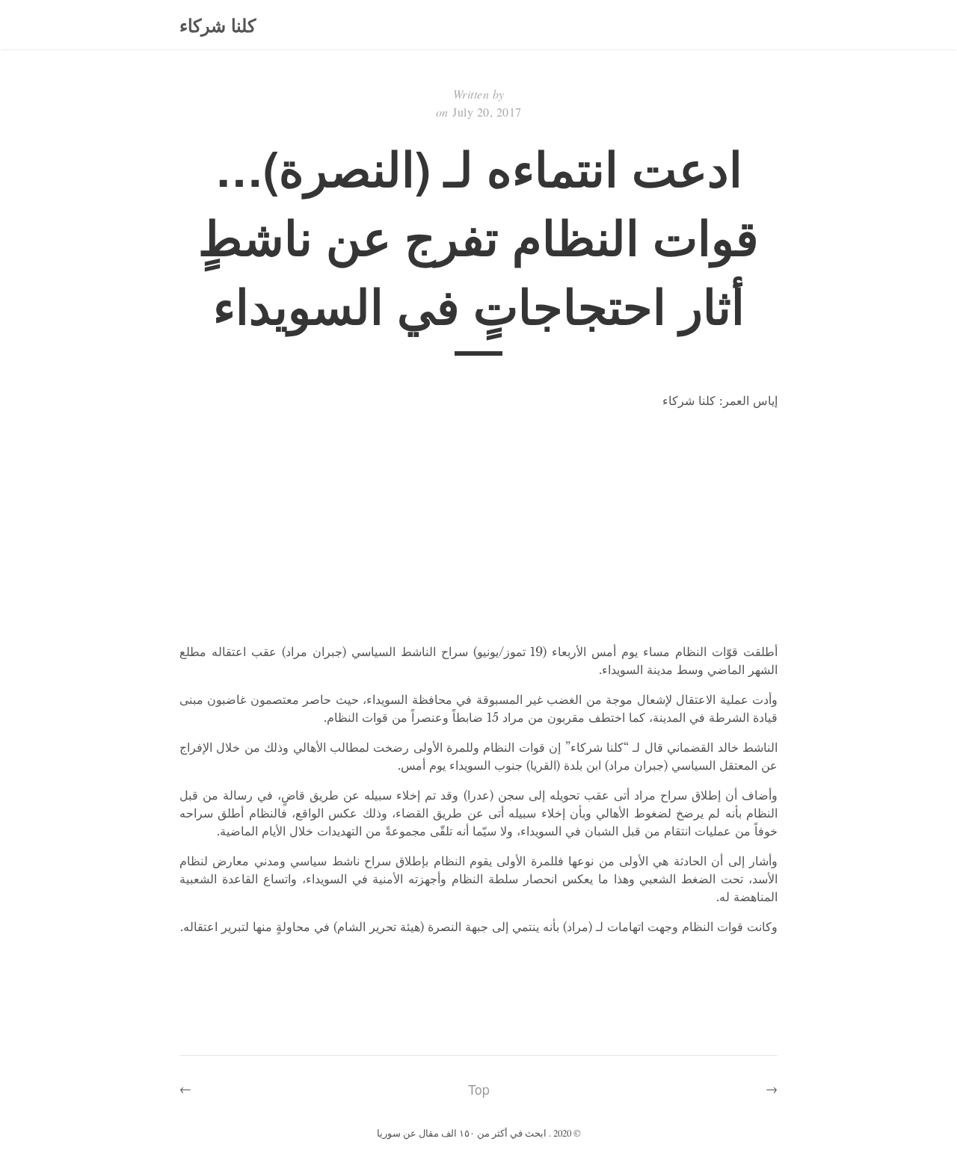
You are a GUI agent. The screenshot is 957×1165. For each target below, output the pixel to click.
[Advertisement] (478, 526)
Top (479, 1089)
